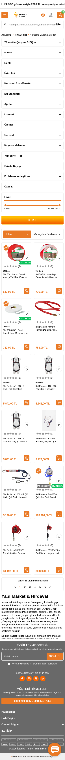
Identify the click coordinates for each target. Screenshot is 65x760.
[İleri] (50, 587)
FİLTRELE (32, 220)
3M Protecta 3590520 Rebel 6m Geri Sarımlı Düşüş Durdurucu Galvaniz (14, 552)
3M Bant (6, 271)
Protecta (6, 382)
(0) (19, 266)
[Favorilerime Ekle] (59, 257)
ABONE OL (55, 656)
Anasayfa (6, 35)
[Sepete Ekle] (26, 291)
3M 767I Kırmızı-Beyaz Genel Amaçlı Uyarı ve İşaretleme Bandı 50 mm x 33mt (48, 276)
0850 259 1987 (22, 701)
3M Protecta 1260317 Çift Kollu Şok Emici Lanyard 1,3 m (15, 496)
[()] (60, 15)
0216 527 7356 (42, 701)
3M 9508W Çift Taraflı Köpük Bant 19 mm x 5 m (15, 331)
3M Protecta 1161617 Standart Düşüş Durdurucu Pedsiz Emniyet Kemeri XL (16, 440)
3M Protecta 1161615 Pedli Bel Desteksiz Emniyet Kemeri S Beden (15, 388)
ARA (58, 24)
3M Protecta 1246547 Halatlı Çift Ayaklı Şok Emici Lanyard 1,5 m (46, 440)
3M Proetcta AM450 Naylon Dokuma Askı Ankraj (46, 328)
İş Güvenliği (21, 35)
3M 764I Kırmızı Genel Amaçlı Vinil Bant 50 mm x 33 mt (16, 276)
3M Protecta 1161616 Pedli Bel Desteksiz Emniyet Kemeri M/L (46, 388)
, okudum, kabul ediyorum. (34, 663)
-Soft (14, 756)
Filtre (9, 234)
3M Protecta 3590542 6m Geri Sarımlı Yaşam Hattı (48, 551)
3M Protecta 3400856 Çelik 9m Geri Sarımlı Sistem (46, 496)
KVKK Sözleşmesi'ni (22, 663)
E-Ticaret (22, 756)
